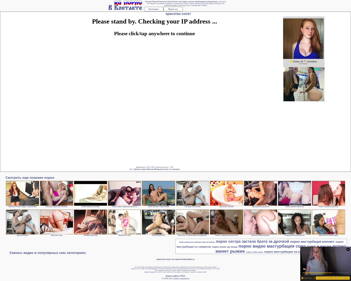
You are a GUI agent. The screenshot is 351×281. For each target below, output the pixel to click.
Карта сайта (172, 276)
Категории (154, 9)
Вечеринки (159, 169)
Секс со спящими (172, 169)
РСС (182, 276)
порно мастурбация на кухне (285, 251)
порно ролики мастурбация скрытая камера (197, 242)
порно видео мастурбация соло (272, 246)
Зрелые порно (140, 169)
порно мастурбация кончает (312, 241)
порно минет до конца (224, 246)
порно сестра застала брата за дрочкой (252, 241)
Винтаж (150, 169)
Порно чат (173, 9)
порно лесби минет (254, 252)
